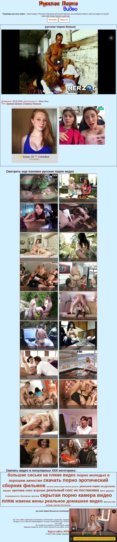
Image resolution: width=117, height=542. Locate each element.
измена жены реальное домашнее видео (59, 501)
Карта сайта (55, 531)
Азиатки (10, 103)
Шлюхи (18, 103)
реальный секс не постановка (72, 490)
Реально (37, 103)
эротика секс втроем (28, 490)
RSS (66, 531)
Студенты (27, 103)
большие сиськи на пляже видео (42, 475)
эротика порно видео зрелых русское (62, 486)
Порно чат (64, 20)
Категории (53, 20)
